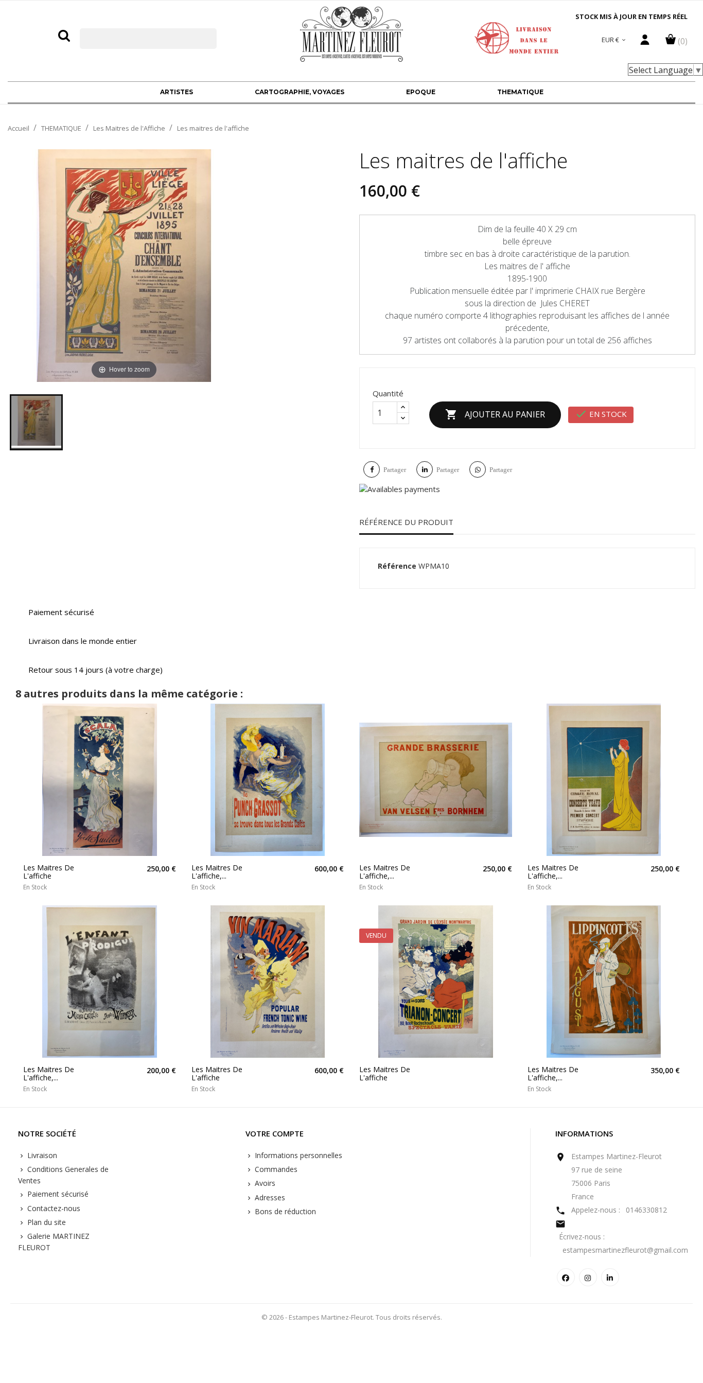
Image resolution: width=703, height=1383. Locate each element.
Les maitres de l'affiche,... (216, 872)
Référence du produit (406, 522)
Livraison (41, 1155)
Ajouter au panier (495, 414)
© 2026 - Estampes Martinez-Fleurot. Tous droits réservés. (351, 1317)
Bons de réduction (284, 1211)
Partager (394, 469)
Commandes (275, 1169)
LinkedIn (610, 1277)
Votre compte (274, 1134)
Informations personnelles (297, 1155)
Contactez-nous (52, 1208)
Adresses (269, 1197)
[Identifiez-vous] (645, 42)
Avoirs (264, 1183)
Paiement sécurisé (57, 1194)
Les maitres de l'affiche (48, 872)
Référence (397, 566)
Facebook (565, 1277)
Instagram (587, 1277)
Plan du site (45, 1222)
